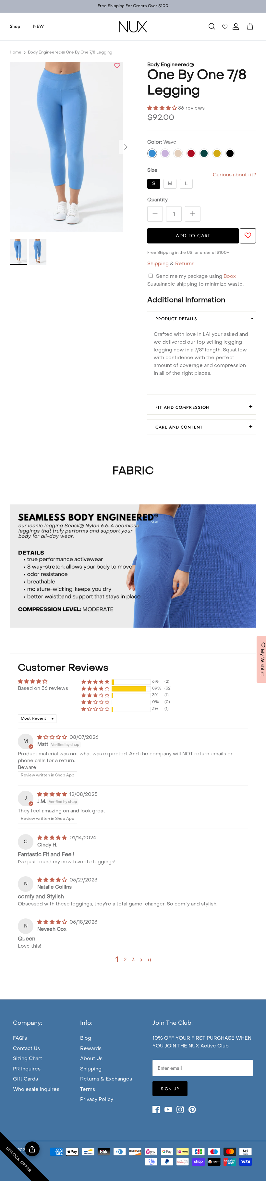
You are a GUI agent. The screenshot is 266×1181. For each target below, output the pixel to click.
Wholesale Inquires (36, 1089)
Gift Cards (25, 1079)
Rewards (91, 1048)
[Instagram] (180, 1109)
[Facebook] (156, 1109)
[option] (66, 147)
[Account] (234, 26)
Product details (176, 319)
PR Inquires (27, 1069)
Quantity (157, 200)
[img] (52, 737)
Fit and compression (182, 407)
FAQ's (20, 1038)
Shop (15, 26)
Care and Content (179, 427)
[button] (117, 66)
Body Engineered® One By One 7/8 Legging (70, 52)
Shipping (158, 264)
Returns (184, 264)
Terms (87, 1089)
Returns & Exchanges (106, 1079)
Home (15, 52)
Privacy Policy (96, 1099)
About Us (91, 1059)
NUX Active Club (208, 1046)
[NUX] (133, 26)
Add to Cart (193, 235)
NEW (38, 26)
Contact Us (26, 1048)
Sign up (170, 1089)
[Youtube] (168, 1109)
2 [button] (125, 960)
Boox (230, 276)
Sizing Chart (27, 1059)
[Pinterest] (192, 1109)
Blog (85, 1038)
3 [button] (133, 960)
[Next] (126, 147)
